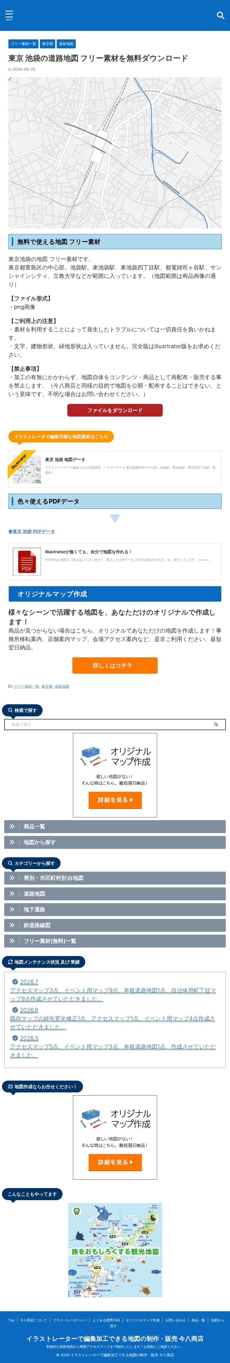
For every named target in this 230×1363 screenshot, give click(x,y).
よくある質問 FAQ (106, 1320)
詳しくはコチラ (112, 665)
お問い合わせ (175, 1320)
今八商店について (33, 1320)
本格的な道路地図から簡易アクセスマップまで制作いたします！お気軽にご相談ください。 (115, 1346)
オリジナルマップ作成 (143, 1320)
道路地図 (62, 686)
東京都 (47, 686)
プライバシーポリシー (70, 1320)
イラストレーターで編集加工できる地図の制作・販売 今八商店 (115, 1338)
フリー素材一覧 (26, 686)
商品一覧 (198, 1320)
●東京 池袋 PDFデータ (31, 531)
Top (11, 1320)
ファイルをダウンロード (115, 410)
